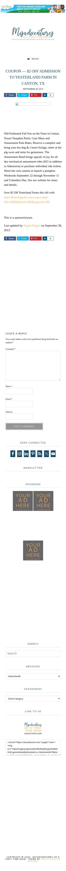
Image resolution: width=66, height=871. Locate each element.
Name (9, 386)
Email (9, 399)
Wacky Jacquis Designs (44, 860)
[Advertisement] (33, 288)
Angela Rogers (32, 225)
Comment (11, 349)
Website (9, 412)
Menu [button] (35, 59)
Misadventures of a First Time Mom (33, 33)
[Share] (44, 95)
